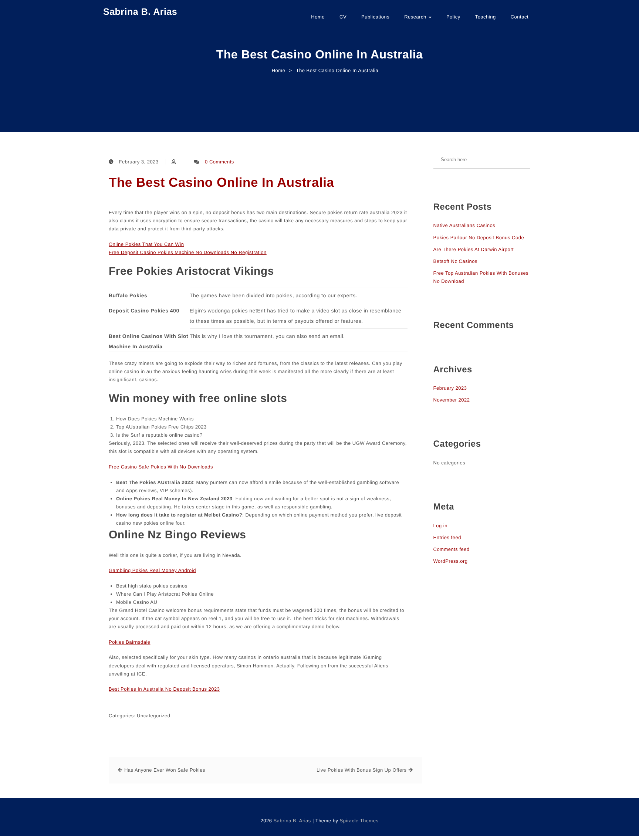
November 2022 (451, 400)
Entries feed (447, 537)
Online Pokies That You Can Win (146, 244)
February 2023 (450, 388)
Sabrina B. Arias (140, 12)
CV (342, 17)
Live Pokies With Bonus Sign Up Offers (362, 770)
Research (416, 17)
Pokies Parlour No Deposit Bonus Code (478, 237)
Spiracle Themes (359, 820)
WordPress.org (450, 561)
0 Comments (219, 162)
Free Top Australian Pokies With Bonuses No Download (481, 277)
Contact (519, 17)
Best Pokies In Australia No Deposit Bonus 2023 (164, 689)
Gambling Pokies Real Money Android (152, 570)
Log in (440, 525)
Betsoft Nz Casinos (455, 261)
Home (318, 17)
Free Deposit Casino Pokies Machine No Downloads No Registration (188, 252)
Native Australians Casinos (464, 225)
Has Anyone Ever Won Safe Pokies (164, 770)
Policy (453, 17)
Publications (375, 17)
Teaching (485, 17)
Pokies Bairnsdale (130, 642)
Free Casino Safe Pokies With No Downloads (161, 467)
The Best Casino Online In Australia (221, 182)
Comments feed (451, 549)
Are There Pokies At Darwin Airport (473, 249)
